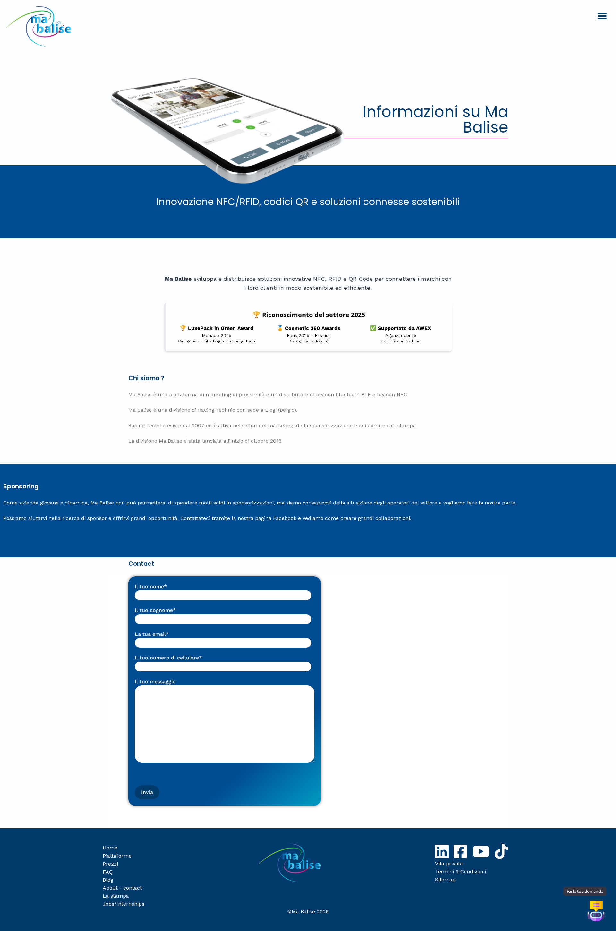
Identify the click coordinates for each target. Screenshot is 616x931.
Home (110, 848)
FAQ (108, 872)
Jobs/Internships (123, 904)
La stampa (116, 896)
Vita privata (449, 863)
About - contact (122, 888)
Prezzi (110, 864)
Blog (108, 880)
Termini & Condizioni (460, 871)
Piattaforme (117, 856)
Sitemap (445, 879)
